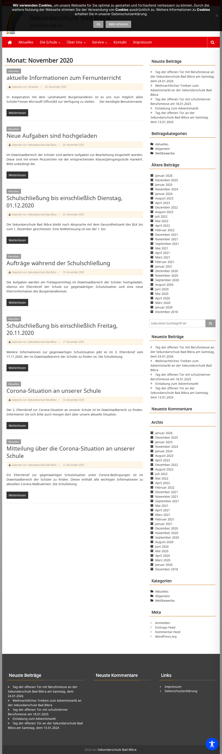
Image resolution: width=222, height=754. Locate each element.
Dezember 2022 (166, 207)
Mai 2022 (161, 221)
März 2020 (162, 303)
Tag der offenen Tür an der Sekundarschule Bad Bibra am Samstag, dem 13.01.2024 (179, 117)
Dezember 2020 (166, 271)
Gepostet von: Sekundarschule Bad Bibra (34, 144)
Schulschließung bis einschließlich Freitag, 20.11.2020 (62, 329)
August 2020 (164, 284)
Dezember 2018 (166, 312)
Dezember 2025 (166, 180)
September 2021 (167, 244)
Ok (98, 24)
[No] (216, 15)
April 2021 (162, 253)
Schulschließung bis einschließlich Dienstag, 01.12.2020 (64, 201)
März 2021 (162, 257)
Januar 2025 (164, 185)
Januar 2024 (164, 194)
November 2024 (166, 189)
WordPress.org (166, 636)
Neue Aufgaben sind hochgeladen (52, 136)
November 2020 (166, 275)
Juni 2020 (162, 289)
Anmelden (162, 623)
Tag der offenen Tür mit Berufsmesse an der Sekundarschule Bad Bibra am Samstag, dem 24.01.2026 (182, 76)
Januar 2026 (164, 175)
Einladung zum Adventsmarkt (176, 108)
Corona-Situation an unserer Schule (54, 391)
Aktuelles (25, 42)
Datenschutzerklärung (181, 691)
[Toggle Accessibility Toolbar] (212, 744)
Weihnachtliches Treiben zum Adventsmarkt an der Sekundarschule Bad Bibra (181, 90)
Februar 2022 (165, 230)
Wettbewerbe (165, 153)
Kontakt (120, 42)
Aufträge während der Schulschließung (58, 263)
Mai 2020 (161, 294)
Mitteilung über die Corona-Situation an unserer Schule (71, 452)
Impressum (142, 42)
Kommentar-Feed (167, 632)
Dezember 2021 (166, 235)
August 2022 (164, 212)
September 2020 (167, 280)
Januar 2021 (164, 266)
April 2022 (162, 225)
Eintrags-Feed (165, 627)
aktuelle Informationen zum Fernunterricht (64, 78)
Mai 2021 (161, 248)
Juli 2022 (161, 216)
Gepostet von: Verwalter (25, 86)
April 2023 (162, 203)
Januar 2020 (164, 307)
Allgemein (162, 149)
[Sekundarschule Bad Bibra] (9, 42)
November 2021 (166, 239)
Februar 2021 (165, 262)
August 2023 (164, 198)
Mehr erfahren (118, 24)
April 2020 (162, 298)
